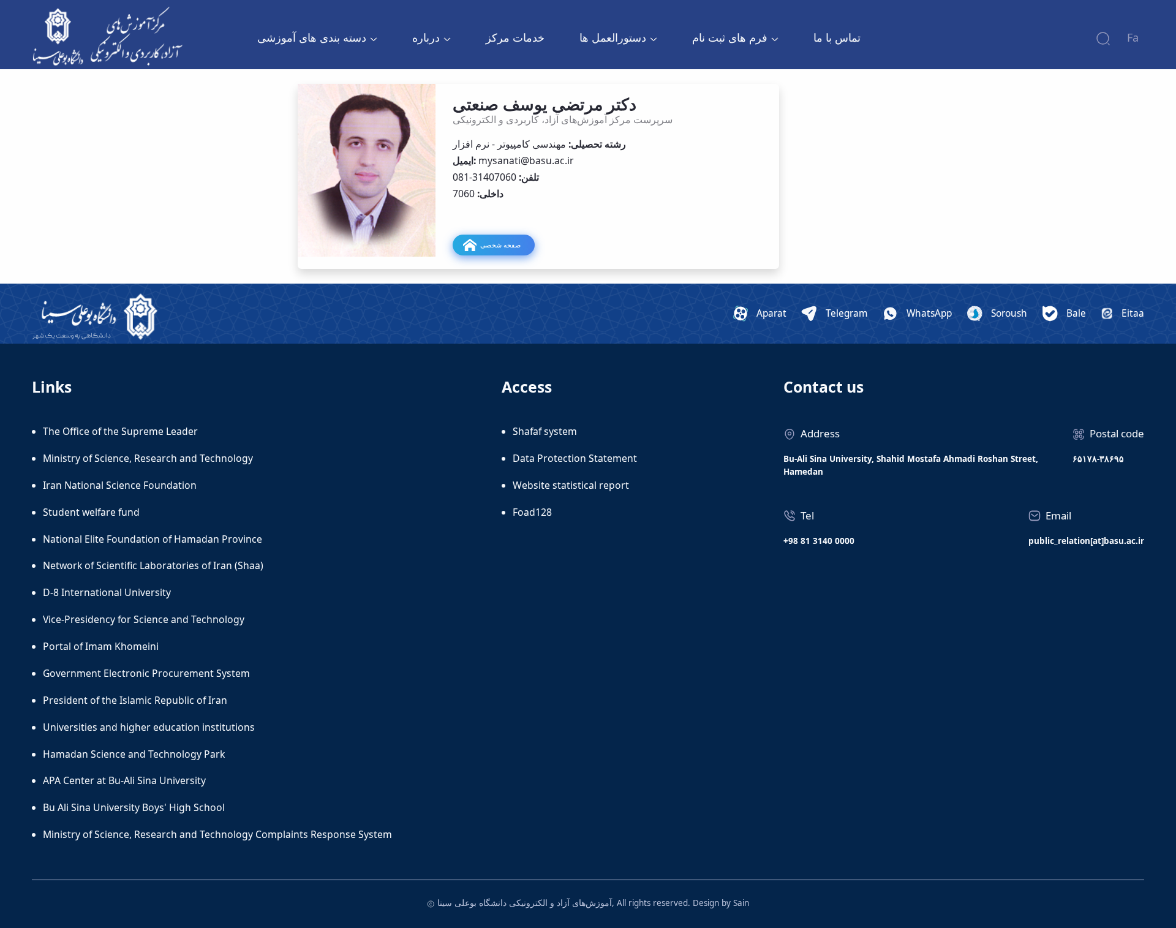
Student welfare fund (91, 512)
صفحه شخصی (500, 244)
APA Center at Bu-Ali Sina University (124, 780)
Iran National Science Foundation (120, 485)
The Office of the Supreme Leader (120, 431)
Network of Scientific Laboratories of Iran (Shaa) (153, 565)
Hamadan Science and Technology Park (134, 754)
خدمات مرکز (515, 37)
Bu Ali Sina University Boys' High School (134, 807)
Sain (741, 902)
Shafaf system (545, 431)
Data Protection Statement (575, 458)
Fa (1133, 37)
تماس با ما (837, 37)
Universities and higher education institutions (149, 727)
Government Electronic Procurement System (146, 673)
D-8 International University (107, 592)
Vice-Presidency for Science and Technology (143, 619)
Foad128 (532, 512)
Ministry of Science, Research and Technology (148, 458)
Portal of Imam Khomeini (101, 646)
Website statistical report (571, 485)
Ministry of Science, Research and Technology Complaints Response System (217, 834)
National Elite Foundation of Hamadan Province (152, 539)
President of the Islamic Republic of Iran (135, 700)
